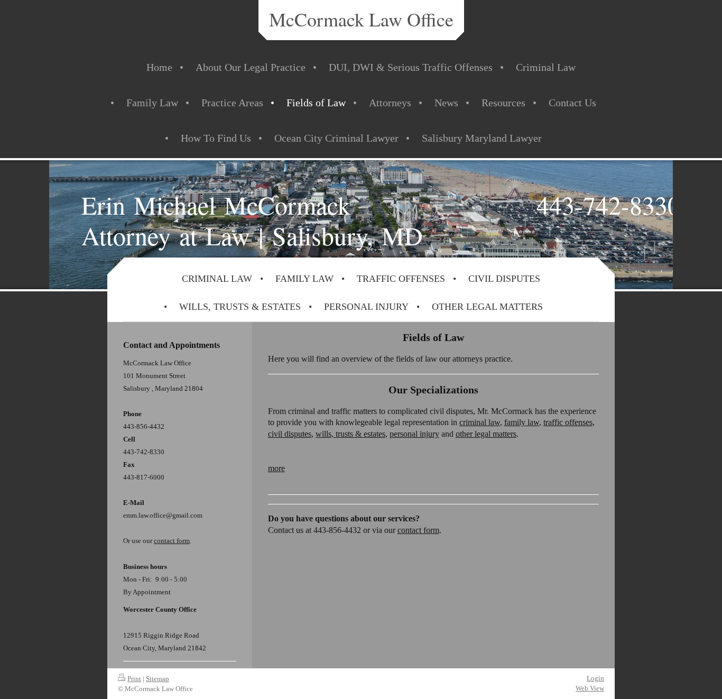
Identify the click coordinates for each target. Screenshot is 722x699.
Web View (590, 688)
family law (521, 422)
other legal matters (486, 433)
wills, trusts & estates (350, 433)
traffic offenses (568, 422)
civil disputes (289, 433)
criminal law (479, 422)
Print (134, 679)
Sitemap (157, 679)
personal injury (414, 433)
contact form (418, 530)
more (276, 468)
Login (595, 678)
